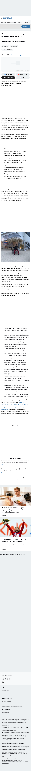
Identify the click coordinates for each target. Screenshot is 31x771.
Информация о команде (7, 695)
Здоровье (5, 46)
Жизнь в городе (7, 49)
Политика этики (5, 690)
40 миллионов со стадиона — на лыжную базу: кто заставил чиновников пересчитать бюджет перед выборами (14, 479)
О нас (3, 687)
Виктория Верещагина (19, 55)
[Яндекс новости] (23, 74)
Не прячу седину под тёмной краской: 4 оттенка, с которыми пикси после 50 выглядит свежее (15, 462)
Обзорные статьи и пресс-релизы (9, 703)
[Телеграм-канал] (7, 679)
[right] (29, 22)
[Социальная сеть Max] (23, 77)
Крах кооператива (11, 22)
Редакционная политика (7, 698)
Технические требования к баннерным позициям (12, 706)
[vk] (13, 425)
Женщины (14, 46)
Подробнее (9, 739)
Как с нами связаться (6, 701)
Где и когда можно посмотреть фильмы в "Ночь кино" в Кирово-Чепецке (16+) (14, 470)
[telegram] (18, 425)
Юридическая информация (7, 692)
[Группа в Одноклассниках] (5, 679)
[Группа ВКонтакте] (8, 74)
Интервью (20, 22)
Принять (25, 26)
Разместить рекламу (6, 709)
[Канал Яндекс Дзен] (8, 77)
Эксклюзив (3, 22)
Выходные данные (5, 712)
